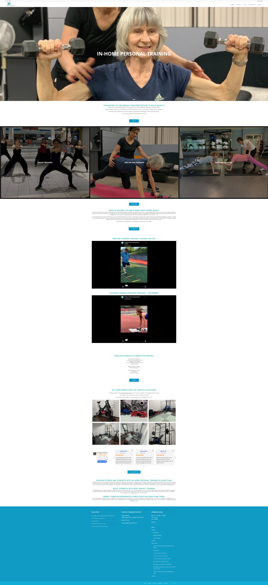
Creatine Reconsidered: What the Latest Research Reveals (103, 515)
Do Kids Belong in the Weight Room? (160, 561)
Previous (3, 54)
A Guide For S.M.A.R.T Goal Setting (99, 523)
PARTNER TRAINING (157, 535)
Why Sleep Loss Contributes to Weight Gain (162, 564)
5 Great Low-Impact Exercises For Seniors (100, 526)
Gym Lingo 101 (95, 521)
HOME (152, 527)
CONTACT (153, 576)
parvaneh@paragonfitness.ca (129, 523)
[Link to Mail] (10, 1)
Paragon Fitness (102, 453)
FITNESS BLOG (154, 543)
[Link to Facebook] (6, 1)
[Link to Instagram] (8, 1)
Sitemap (153, 522)
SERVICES (153, 530)
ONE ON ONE (156, 532)
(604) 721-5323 (134, 500)
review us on (101, 461)
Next (265, 54)
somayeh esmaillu (145, 451)
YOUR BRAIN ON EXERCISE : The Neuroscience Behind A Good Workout (164, 567)
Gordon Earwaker (165, 451)
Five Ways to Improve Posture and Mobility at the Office (163, 572)
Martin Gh (122, 451)
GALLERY (153, 540)
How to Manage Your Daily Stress (98, 518)
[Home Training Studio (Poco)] (106, 410)
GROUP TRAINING (157, 538)
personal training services (126, 393)
